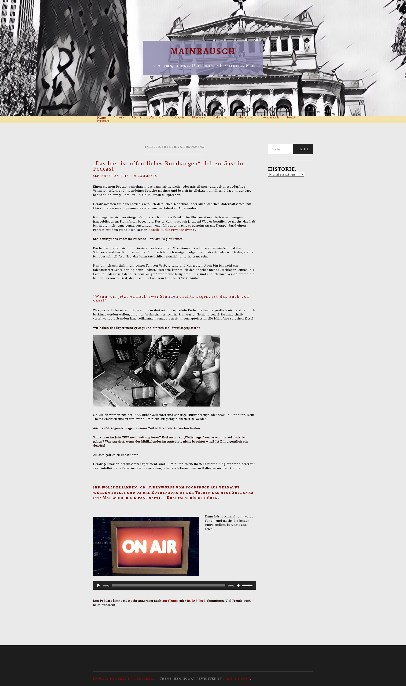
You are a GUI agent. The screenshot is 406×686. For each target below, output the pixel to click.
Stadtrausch (177, 117)
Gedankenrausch (245, 117)
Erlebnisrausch (220, 117)
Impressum (103, 120)
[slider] (248, 585)
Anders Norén (236, 678)
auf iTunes (170, 601)
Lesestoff (291, 117)
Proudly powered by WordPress (123, 678)
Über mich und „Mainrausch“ (147, 117)
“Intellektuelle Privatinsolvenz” (171, 230)
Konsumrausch (271, 117)
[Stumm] (238, 585)
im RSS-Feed (196, 601)
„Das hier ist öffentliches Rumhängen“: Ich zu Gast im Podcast (169, 166)
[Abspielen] (98, 585)
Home (101, 117)
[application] (174, 585)
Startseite (119, 117)
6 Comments (145, 176)
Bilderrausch (198, 117)
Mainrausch (203, 51)
